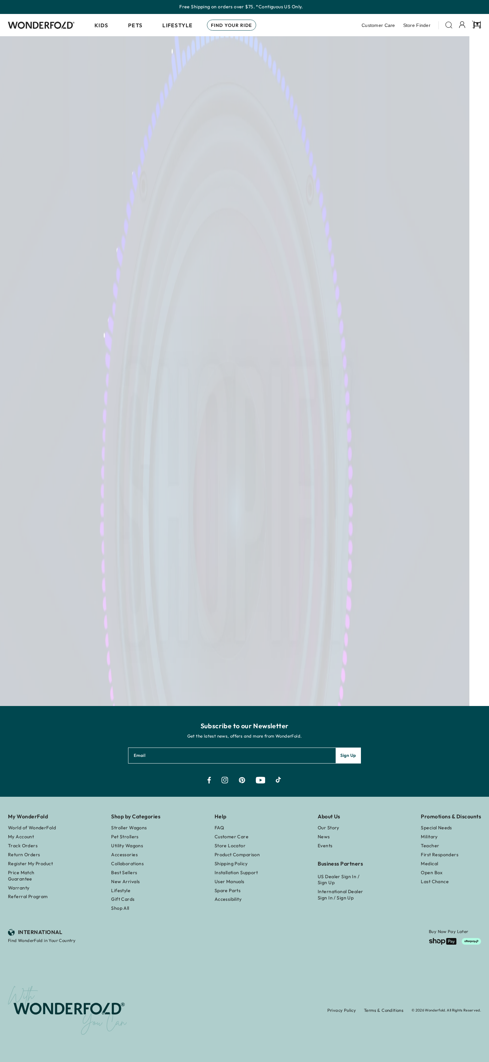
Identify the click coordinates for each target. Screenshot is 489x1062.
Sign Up (348, 755)
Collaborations (127, 864)
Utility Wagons (127, 846)
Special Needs (436, 828)
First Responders (439, 855)
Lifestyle (177, 25)
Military (429, 837)
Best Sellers (124, 873)
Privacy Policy (341, 1010)
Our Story (328, 828)
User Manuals (229, 882)
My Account (21, 837)
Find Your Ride (231, 25)
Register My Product (30, 864)
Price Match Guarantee (21, 876)
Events (325, 846)
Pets (135, 25)
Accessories (124, 855)
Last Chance (435, 882)
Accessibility (228, 899)
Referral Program (28, 896)
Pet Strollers (124, 837)
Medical (429, 864)
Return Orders (24, 855)
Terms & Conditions (384, 1010)
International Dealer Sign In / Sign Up (340, 894)
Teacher (430, 846)
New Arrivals (125, 882)
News (324, 837)
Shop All (120, 908)
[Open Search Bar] (448, 25)
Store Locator (230, 846)
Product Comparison (237, 855)
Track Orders (23, 846)
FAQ (219, 828)
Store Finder (416, 25)
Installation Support (236, 873)
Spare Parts (228, 890)
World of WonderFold (32, 828)
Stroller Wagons (129, 828)
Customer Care (378, 25)
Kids (101, 25)
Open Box (431, 873)
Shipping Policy (231, 864)
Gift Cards (122, 899)
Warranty (18, 888)
